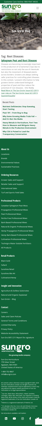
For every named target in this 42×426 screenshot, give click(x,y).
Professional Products (11, 200)
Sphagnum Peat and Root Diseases (19, 60)
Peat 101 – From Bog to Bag (15, 113)
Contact (4, 307)
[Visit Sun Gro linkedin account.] (6, 418)
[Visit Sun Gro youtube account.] (14, 418)
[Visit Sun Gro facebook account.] (30, 418)
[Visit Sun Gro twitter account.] (38, 418)
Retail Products (8, 255)
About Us (5, 149)
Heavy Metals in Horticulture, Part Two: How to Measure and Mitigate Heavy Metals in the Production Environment (20, 125)
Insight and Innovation (11, 285)
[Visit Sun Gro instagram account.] (22, 418)
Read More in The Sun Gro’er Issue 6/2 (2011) (20, 90)
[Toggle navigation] (37, 8)
